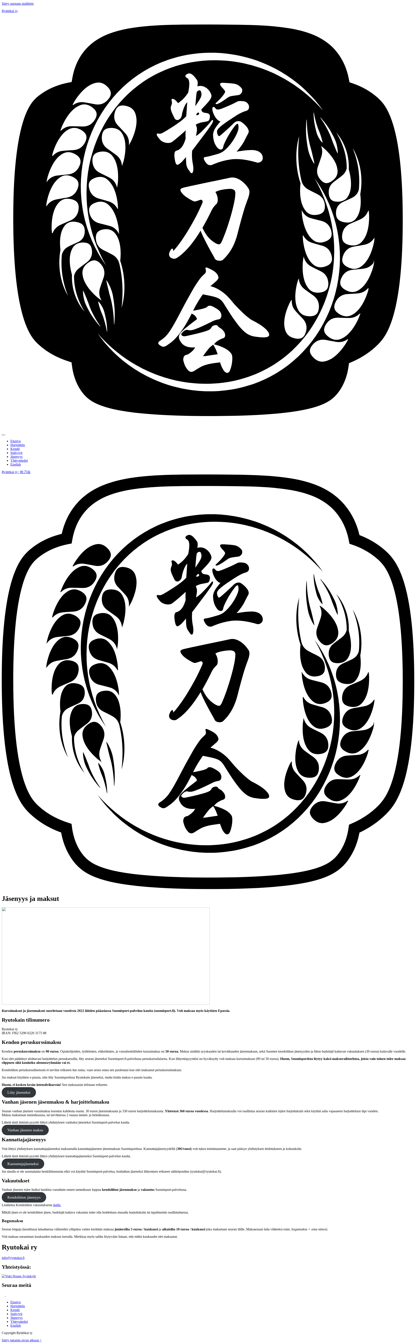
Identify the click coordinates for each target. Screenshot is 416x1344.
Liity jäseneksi (18, 1092)
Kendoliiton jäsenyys (24, 1197)
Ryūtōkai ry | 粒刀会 (16, 472)
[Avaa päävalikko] (3, 435)
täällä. (57, 1205)
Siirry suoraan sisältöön (18, 3)
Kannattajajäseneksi (23, 1164)
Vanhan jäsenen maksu (25, 1130)
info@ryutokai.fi (13, 1258)
